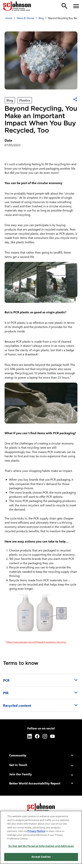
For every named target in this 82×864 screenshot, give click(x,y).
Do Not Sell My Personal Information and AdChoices (41, 846)
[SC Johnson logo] (41, 807)
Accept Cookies (41, 856)
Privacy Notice (36, 831)
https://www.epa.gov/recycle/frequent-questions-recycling (36, 642)
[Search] (64, 6)
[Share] (75, 99)
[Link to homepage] (17, 6)
